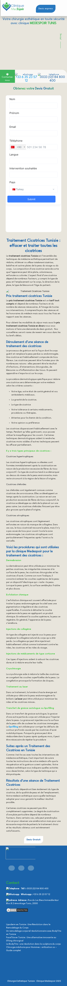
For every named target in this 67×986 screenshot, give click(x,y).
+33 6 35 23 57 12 (41, 894)
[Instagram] (31, 868)
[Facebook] (11, 868)
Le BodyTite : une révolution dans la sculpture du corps (33, 944)
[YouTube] (21, 868)
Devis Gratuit (34, 840)
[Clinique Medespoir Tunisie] (12, 7)
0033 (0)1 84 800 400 (37, 889)
